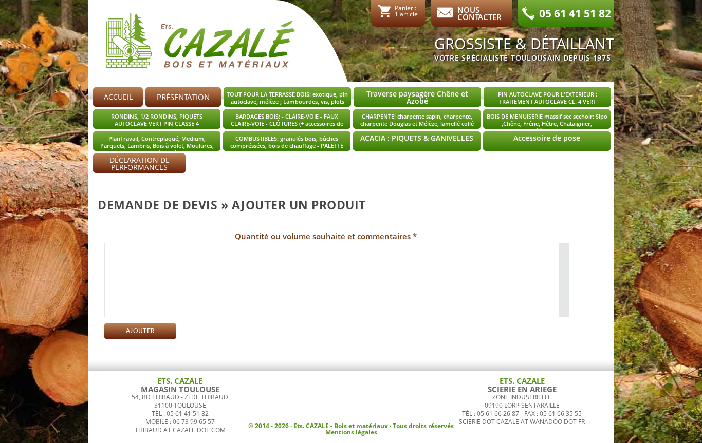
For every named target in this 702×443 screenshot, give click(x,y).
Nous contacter (479, 13)
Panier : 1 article (406, 10)
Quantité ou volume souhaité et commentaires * (326, 236)
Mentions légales (351, 432)
